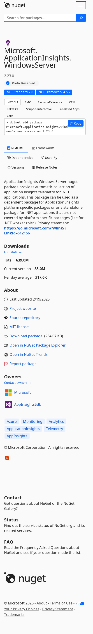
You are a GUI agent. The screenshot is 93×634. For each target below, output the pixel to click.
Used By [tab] (50, 157)
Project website (22, 308)
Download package (25, 335)
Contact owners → (18, 382)
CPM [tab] (72, 102)
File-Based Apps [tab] (68, 109)
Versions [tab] (17, 167)
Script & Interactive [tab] (39, 109)
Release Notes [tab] (46, 167)
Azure (12, 421)
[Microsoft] (8, 393)
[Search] (81, 18)
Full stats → (13, 252)
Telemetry (54, 428)
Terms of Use (61, 603)
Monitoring (32, 421)
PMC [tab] (28, 102)
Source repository (24, 317)
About (42, 603)
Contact (13, 498)
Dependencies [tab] (22, 157)
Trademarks (14, 614)
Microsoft (22, 392)
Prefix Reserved (23, 83)
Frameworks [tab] (44, 148)
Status (11, 520)
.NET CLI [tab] (12, 102)
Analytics (56, 421)
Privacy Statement (57, 608)
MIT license (19, 326)
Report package (23, 363)
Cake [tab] (10, 116)
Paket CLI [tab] (13, 109)
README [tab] (17, 148)
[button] (76, 123)
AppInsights (17, 435)
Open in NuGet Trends (28, 354)
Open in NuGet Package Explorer (37, 345)
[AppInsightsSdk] (8, 404)
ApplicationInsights (23, 428)
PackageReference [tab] (50, 102)
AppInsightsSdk (27, 404)
